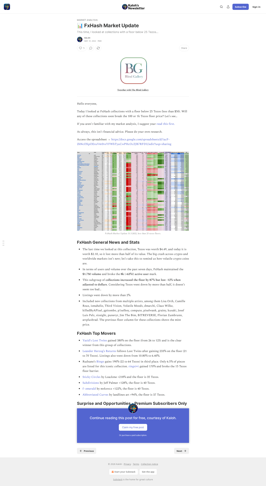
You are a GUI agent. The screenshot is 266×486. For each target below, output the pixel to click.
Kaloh (87, 38)
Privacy (127, 464)
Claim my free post (133, 427)
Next (179, 450)
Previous (89, 450)
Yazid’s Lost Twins (95, 340)
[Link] (72, 242)
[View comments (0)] (91, 48)
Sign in (256, 6)
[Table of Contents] (3, 243)
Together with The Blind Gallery (133, 90)
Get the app (148, 471)
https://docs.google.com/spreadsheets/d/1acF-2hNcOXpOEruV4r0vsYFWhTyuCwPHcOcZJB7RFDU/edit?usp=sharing (124, 141)
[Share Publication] (228, 7)
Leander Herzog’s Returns (99, 351)
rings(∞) (134, 366)
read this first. (166, 124)
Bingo (100, 361)
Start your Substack (124, 471)
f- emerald (89, 388)
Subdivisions (91, 383)
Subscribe (240, 6)
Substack (117, 479)
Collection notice (149, 464)
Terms (136, 464)
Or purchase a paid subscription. (133, 435)
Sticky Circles (92, 377)
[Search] (221, 7)
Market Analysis (87, 20)
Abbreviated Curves (95, 394)
